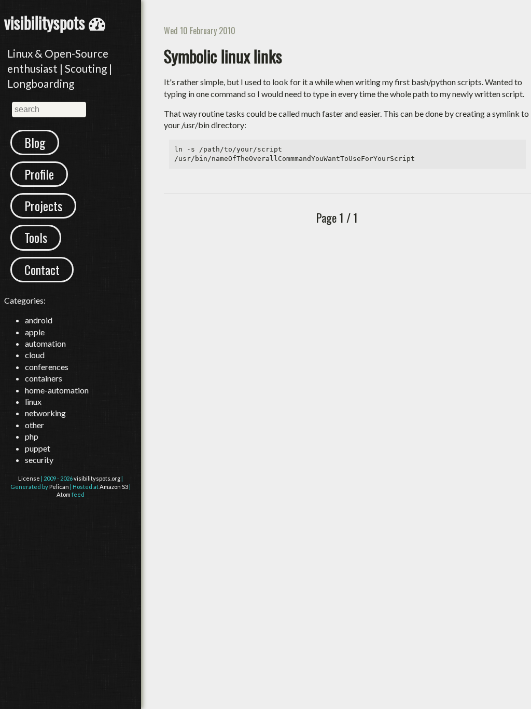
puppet (37, 448)
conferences (46, 367)
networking (45, 413)
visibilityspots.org (97, 478)
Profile (39, 174)
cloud (35, 355)
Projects (43, 205)
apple (35, 332)
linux (33, 401)
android (38, 320)
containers (43, 378)
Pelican (59, 486)
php (31, 436)
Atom (64, 494)
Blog (34, 142)
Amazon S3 (114, 486)
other (34, 425)
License (29, 478)
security (39, 460)
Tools (35, 237)
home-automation (57, 390)
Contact (42, 269)
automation (45, 343)
